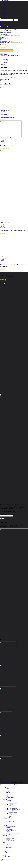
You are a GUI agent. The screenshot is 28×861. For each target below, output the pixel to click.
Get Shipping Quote (7, 50)
